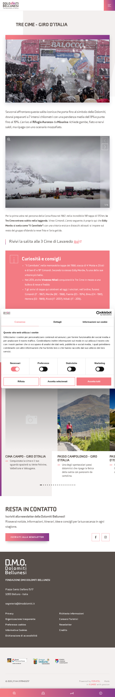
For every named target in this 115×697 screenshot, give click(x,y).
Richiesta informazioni (71, 614)
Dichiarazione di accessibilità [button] (21, 636)
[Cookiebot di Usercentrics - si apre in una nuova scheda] (98, 313)
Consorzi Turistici (68, 619)
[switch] (43, 369)
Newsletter (65, 625)
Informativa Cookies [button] (16, 630)
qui (76, 242)
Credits (63, 630)
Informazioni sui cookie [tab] (95, 322)
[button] (11, 5)
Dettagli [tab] (57, 322)
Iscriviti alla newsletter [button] (27, 537)
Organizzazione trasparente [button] (20, 619)
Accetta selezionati (57, 381)
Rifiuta (21, 381)
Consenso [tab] (20, 322)
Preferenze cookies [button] (15, 625)
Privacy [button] (9, 614)
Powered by (89, 681)
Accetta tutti (94, 381)
